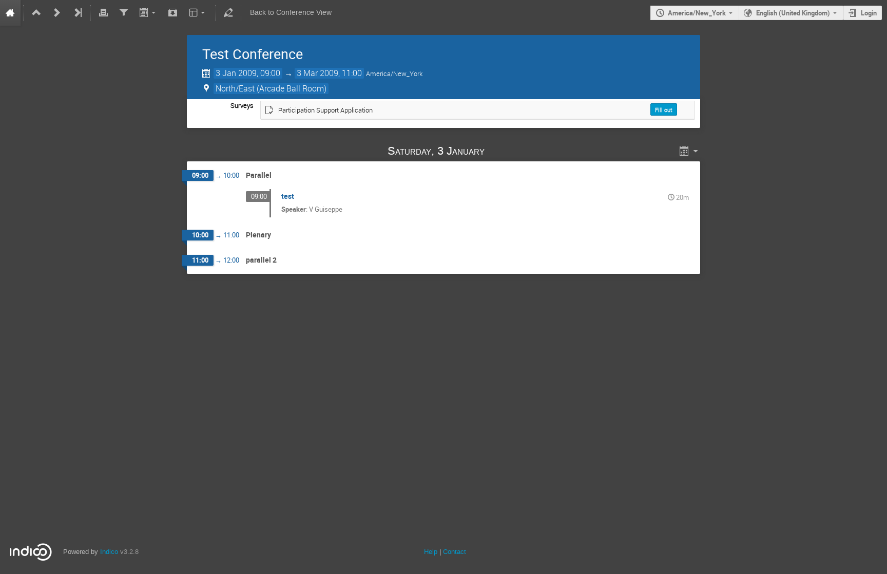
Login (869, 12)
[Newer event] (57, 13)
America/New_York (697, 12)
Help (430, 551)
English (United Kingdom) (793, 12)
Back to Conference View (291, 12)
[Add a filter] (123, 13)
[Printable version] (103, 13)
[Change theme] (198, 13)
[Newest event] (77, 13)
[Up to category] (36, 13)
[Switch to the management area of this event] (228, 13)
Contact (454, 551)
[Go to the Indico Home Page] (10, 13)
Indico (109, 551)
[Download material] (173, 13)
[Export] (148, 13)
